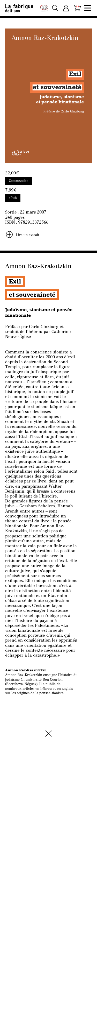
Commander (18, 181)
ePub (13, 198)
